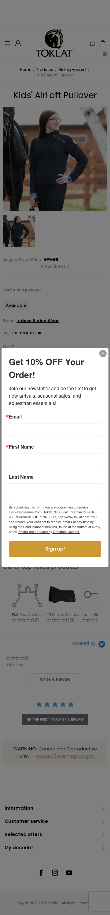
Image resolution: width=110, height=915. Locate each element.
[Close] (103, 353)
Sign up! (55, 548)
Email (15, 416)
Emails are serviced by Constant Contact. (49, 531)
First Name (21, 446)
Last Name (21, 476)
